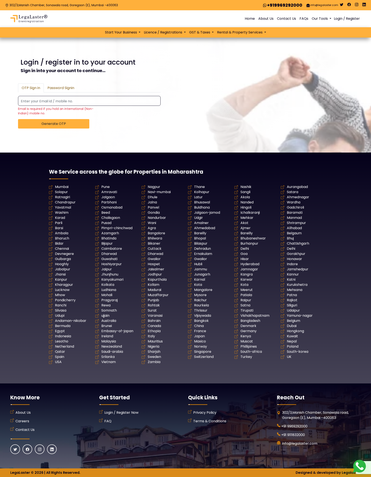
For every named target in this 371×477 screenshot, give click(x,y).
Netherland (64, 346)
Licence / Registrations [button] (163, 32)
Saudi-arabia (112, 351)
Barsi (59, 228)
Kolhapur (201, 191)
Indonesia (63, 336)
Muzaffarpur (158, 294)
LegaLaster (20, 472)
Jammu (200, 269)
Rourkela (201, 305)
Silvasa (60, 310)
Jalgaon (108, 197)
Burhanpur (249, 243)
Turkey (246, 356)
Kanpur (61, 279)
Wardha (293, 202)
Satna (245, 305)
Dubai (291, 325)
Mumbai (61, 186)
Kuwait (292, 336)
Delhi (244, 248)
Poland (292, 346)
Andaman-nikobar (70, 320)
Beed (105, 212)
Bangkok (201, 320)
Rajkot (292, 300)
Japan (199, 336)
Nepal (292, 341)
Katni (291, 279)
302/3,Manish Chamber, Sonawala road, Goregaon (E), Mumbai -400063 (63, 5)
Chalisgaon (110, 217)
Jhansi (60, 274)
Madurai (154, 289)
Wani (152, 222)
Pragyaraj (109, 300)
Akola (245, 197)
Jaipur (106, 269)
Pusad (106, 222)
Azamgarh (110, 233)
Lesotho (61, 341)
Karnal (199, 279)
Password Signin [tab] (60, 87)
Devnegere (64, 253)
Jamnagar (249, 269)
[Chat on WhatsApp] (359, 466)
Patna (292, 294)
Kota (198, 284)
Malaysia (108, 341)
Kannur (293, 274)
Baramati (295, 212)
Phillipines (248, 346)
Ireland (107, 336)
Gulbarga (63, 258)
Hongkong (295, 331)
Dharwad (109, 253)
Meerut (246, 289)
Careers (22, 421)
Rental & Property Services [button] (240, 32)
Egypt (60, 331)
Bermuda (62, 325)
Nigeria (153, 346)
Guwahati (109, 258)
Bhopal (200, 238)
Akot (244, 222)
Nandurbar (157, 217)
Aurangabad (297, 186)
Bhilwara (155, 238)
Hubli (198, 264)
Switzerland (204, 356)
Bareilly (200, 233)
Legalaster (351, 472)
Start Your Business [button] (121, 32)
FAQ (107, 421)
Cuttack (154, 248)
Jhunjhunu (109, 274)
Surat (152, 310)
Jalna (152, 202)
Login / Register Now (121, 412)
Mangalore (203, 289)
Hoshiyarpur (111, 264)
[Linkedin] (364, 5)
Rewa (106, 305)
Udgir (198, 217)
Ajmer (245, 228)
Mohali (106, 294)
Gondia (154, 212)
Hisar (244, 258)
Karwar (246, 279)
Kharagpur (64, 284)
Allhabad (294, 228)
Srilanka (108, 356)
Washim (61, 212)
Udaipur (293, 310)
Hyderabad (249, 264)
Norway (200, 346)
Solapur (61, 191)
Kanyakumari (112, 279)
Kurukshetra (297, 284)
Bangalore (156, 233)
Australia (108, 320)
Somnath (109, 310)
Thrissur (200, 310)
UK (289, 356)
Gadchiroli (295, 207)
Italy (151, 336)
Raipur (245, 300)
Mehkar (246, 217)
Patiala (246, 294)
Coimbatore (111, 248)
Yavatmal (63, 207)
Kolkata (107, 284)
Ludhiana (108, 289)
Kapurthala (157, 279)
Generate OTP (53, 123)
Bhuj (290, 238)
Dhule (152, 197)
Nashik (245, 186)
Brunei (106, 325)
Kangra (246, 274)
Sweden (154, 356)
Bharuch (62, 238)
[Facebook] (349, 5)
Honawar (294, 258)
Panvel (153, 207)
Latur (198, 197)
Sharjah (154, 351)
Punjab (153, 300)
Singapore (202, 351)
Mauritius (155, 341)
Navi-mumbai (159, 191)
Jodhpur (155, 274)
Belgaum (294, 233)
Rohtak (154, 305)
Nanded (247, 202)
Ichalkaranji (250, 212)
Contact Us (286, 18)
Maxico (200, 341)
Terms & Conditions (209, 421)
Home (250, 18)
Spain (59, 356)
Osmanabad (111, 207)
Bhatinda (108, 238)
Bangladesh (250, 320)
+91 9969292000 (294, 426)
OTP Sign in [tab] (31, 87)
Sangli (245, 191)
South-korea (297, 351)
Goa (244, 253)
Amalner (201, 222)
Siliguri (292, 305)
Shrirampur (296, 222)
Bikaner (154, 243)
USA (58, 361)
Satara (292, 191)
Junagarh (202, 274)
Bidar (59, 243)
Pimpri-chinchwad (116, 228)
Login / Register (347, 18)
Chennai (62, 248)
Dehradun (202, 248)
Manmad (294, 217)
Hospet (154, 264)
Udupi (59, 315)
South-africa (251, 351)
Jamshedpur (297, 269)
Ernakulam (203, 253)
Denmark (248, 325)
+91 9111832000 (293, 434)
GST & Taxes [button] (200, 32)
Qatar (60, 351)
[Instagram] (356, 5)
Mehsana (294, 289)
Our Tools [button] (320, 18)
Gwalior (154, 258)
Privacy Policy (204, 412)
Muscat (246, 341)
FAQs (304, 18)
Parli (58, 222)
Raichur (200, 300)
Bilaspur (200, 243)
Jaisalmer (156, 269)
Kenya (245, 336)
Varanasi (155, 315)
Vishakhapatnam (254, 315)
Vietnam (108, 361)
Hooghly (62, 264)
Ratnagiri (62, 197)
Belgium (293, 320)
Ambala (61, 233)
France (200, 331)
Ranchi (60, 305)
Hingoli (245, 207)
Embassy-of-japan (117, 331)
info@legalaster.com (324, 5)
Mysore (200, 294)
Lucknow (62, 289)
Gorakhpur (296, 253)
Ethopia (154, 331)
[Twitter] (341, 5)
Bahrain (154, 320)
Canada (154, 325)
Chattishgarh (298, 243)
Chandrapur (65, 202)
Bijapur (107, 243)
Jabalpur (62, 269)
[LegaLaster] (28, 19)
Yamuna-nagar (300, 315)
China (199, 325)
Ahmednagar (298, 197)
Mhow (60, 294)
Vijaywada (202, 315)
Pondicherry (65, 300)
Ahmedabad (204, 228)
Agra (152, 228)
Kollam (153, 284)
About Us (266, 18)
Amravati (109, 191)
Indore (292, 264)
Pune (105, 186)
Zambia (154, 361)
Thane (199, 186)
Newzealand (111, 346)
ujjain (105, 315)
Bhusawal (202, 202)
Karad (60, 217)
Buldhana (202, 207)
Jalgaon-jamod (207, 212)
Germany (248, 331)
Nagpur (154, 186)
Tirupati (246, 310)
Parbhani (109, 202)
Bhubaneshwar (253, 238)
